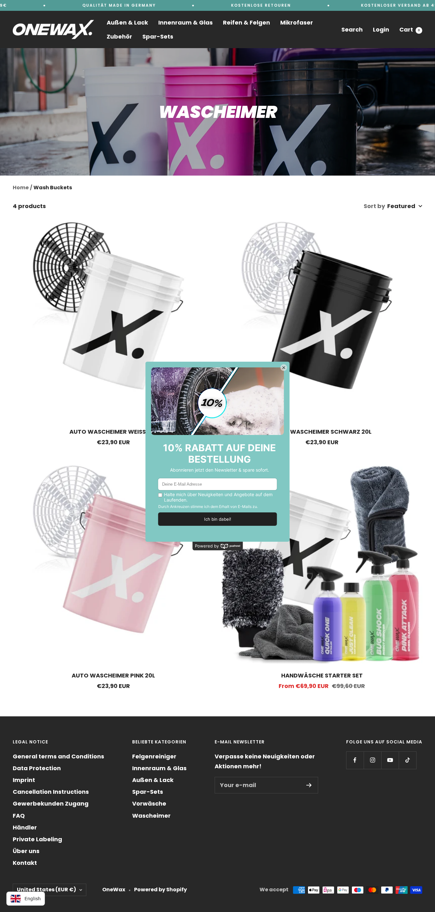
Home (21, 187)
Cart (409, 29)
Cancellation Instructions (51, 792)
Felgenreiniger (154, 756)
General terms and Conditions (58, 756)
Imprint (24, 780)
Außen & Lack (127, 22)
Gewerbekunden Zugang (51, 803)
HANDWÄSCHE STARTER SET (322, 675)
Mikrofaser (296, 22)
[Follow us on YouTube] (390, 760)
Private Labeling (37, 839)
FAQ (19, 816)
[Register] (309, 785)
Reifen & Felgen (246, 22)
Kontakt (25, 863)
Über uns (26, 851)
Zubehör (119, 36)
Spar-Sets (157, 36)
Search (352, 29)
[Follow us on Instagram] (372, 760)
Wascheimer (151, 816)
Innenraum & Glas (185, 22)
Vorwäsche (149, 803)
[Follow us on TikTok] (407, 760)
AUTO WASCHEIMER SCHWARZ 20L (322, 432)
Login (381, 29)
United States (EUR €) (46, 889)
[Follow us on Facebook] (355, 760)
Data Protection (37, 768)
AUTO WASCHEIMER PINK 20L (113, 675)
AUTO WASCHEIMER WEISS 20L (113, 432)
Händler (25, 827)
